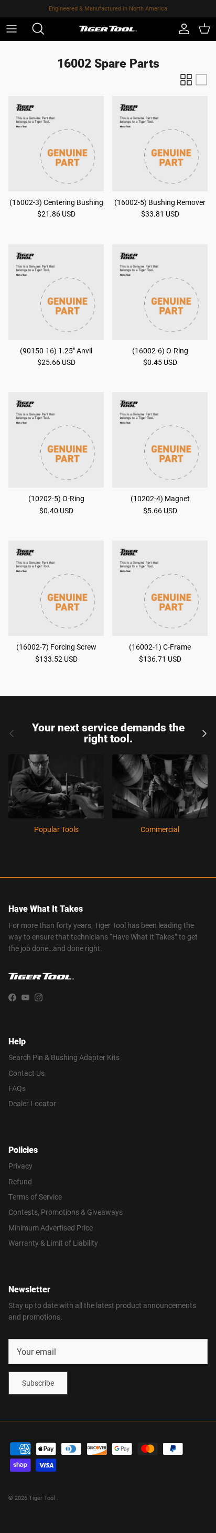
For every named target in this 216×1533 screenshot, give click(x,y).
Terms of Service (35, 1197)
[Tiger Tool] (108, 29)
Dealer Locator (32, 1103)
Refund (20, 1181)
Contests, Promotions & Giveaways (65, 1212)
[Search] (34, 28)
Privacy (20, 1166)
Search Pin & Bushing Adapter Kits (64, 1057)
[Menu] (11, 28)
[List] (201, 79)
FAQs (17, 1088)
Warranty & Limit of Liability (53, 1243)
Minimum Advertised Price (50, 1228)
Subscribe (38, 1383)
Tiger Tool (43, 1498)
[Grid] (186, 79)
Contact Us (26, 1073)
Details (154, 12)
